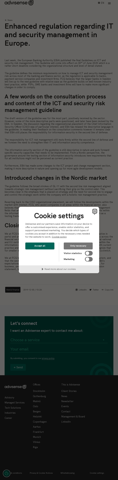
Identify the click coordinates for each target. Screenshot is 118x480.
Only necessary (78, 245)
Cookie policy (59, 236)
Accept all (39, 245)
